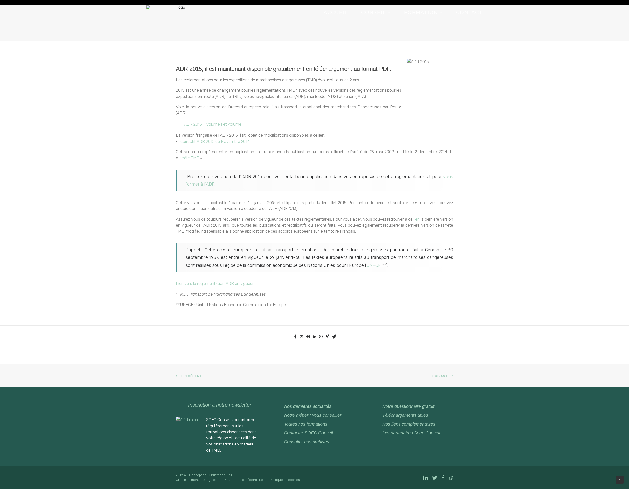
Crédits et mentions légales (196, 480)
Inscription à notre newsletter (219, 405)
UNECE (374, 265)
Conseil (373, 12)
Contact (469, 12)
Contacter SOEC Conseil (308, 432)
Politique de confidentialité (243, 480)
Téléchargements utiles (405, 415)
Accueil (336, 12)
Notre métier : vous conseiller (312, 415)
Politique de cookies (285, 480)
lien (417, 219)
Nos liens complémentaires (408, 424)
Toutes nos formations (305, 424)
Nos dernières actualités (307, 406)
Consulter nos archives (306, 441)
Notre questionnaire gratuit (408, 406)
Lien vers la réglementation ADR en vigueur (214, 283)
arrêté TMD (189, 157)
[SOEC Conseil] (179, 23)
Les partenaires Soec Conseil (411, 432)
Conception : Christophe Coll (210, 475)
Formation (421, 12)
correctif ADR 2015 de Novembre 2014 (215, 141)
